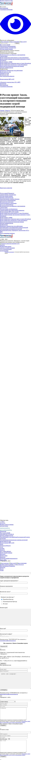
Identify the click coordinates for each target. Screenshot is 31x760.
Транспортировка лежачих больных (9, 199)
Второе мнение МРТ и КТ (7, 79)
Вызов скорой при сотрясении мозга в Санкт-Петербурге (15, 63)
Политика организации (9, 252)
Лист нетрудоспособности (7, 76)
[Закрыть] (0, 728)
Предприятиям (4, 8)
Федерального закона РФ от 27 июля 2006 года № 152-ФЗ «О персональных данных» (15, 722)
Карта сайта (3, 560)
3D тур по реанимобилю (6, 204)
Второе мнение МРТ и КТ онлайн (9, 212)
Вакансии (2, 557)
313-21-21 (2, 523)
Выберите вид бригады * (7, 597)
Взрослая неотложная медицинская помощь (12, 66)
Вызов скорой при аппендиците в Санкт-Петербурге (14, 57)
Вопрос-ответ (3, 555)
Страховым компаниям (6, 9)
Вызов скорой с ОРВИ (6, 62)
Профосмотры (4, 224)
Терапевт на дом (4, 73)
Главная (2, 110)
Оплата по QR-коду (5, 545)
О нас (1, 547)
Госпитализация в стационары (8, 203)
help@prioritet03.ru (5, 528)
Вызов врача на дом (5, 72)
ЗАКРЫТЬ (3, 663)
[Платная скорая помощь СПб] (7, 5)
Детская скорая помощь (6, 49)
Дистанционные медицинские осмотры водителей (14, 540)
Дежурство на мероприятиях (8, 46)
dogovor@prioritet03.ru (6, 530)
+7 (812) (2, 521)
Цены (1, 544)
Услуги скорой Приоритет (7, 193)
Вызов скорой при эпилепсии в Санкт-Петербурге (13, 64)
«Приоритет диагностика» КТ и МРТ (10, 82)
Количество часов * (5, 591)
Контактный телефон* (6, 634)
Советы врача (3, 56)
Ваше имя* (3, 628)
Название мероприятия (6, 586)
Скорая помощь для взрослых (8, 47)
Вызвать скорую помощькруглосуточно (6, 525)
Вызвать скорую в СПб (6, 0)
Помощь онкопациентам (6, 197)
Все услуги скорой (5, 44)
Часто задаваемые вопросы (7, 233)
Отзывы (2, 548)
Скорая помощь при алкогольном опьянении (12, 210)
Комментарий (3, 607)
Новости (7, 110)
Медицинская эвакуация (6, 202)
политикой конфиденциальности (8, 640)
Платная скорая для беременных (8, 209)
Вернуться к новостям (6, 188)
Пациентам (3, 83)
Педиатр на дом (4, 74)
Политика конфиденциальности (8, 558)
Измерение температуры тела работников (11, 70)
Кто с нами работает (5, 551)
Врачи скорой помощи (6, 552)
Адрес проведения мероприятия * (9, 580)
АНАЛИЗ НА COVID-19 (7, 534)
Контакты (2, 554)
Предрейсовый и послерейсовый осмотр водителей (14, 227)
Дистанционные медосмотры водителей (11, 229)
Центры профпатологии (6, 67)
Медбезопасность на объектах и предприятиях (12, 54)
